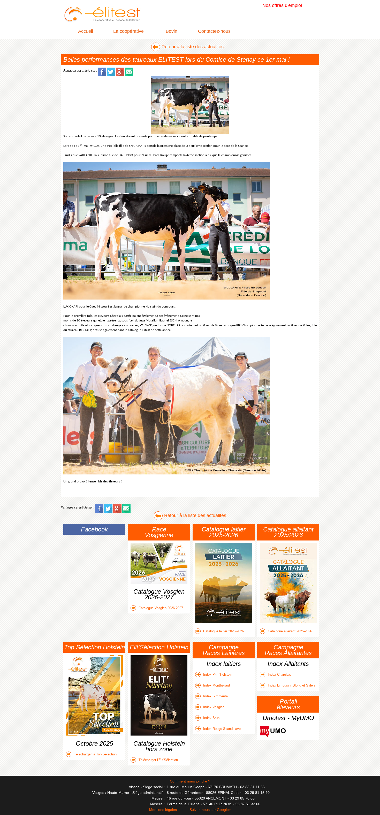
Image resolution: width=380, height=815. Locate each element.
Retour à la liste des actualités (193, 46)
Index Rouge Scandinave (222, 729)
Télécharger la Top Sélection (95, 754)
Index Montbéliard (216, 685)
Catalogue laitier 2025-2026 (223, 631)
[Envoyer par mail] (129, 70)
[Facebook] (102, 70)
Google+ (224, 810)
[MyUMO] (273, 729)
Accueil (85, 31)
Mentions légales (163, 810)
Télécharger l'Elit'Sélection (158, 760)
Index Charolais (279, 674)
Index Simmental (216, 696)
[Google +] (120, 70)
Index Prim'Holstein (217, 674)
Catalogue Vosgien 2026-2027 (161, 608)
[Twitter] (111, 70)
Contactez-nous (214, 31)
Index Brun (211, 718)
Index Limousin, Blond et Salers (292, 685)
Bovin (171, 31)
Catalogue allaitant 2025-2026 (290, 631)
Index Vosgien (213, 707)
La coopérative (128, 31)
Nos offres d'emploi (282, 5)
